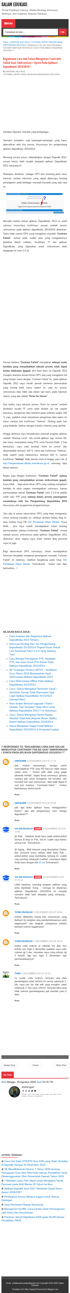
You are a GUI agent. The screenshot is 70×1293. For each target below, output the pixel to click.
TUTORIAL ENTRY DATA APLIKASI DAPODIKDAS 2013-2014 (31, 74)
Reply (17, 795)
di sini (42, 862)
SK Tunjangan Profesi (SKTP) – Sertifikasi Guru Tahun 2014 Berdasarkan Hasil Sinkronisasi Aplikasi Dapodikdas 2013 (33, 673)
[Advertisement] (35, 103)
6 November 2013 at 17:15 (41, 761)
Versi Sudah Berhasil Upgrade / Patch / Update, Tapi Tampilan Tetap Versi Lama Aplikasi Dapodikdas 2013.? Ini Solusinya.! (33, 707)
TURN (18, 973)
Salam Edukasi (14, 4)
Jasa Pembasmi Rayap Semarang (23, 1204)
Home (36, 1065)
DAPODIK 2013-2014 (15, 71)
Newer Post (9, 1065)
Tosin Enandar (24, 912)
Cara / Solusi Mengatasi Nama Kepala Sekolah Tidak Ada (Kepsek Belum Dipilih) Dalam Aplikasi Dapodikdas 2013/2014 (33, 718)
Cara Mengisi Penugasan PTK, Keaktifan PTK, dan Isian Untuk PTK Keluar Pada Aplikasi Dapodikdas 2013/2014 (32, 662)
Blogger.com (52, 1289)
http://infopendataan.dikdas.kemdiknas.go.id (26, 463)
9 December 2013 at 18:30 (36, 973)
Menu (10, 23)
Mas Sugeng (30, 1289)
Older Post (61, 1065)
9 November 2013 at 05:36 (41, 803)
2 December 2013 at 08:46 (48, 912)
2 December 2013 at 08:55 (48, 941)
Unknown (20, 761)
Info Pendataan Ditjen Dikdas (43, 522)
